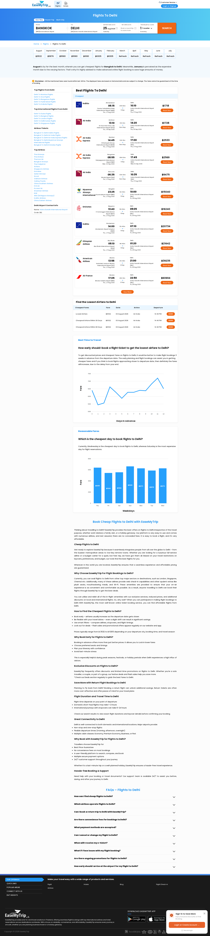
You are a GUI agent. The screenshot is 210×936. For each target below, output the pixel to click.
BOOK (171, 314)
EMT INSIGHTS (12, 895)
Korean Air (38, 188)
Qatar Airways (40, 174)
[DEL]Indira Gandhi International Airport (84, 32)
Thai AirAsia (39, 157)
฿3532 (39, 56)
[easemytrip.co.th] (41, 4)
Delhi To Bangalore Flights (44, 99)
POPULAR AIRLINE (13, 887)
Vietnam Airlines (40, 178)
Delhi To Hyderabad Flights (45, 102)
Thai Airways (39, 154)
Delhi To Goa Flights (42, 97)
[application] (125, 393)
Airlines (50, 888)
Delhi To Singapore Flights (44, 123)
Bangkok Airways (41, 162)
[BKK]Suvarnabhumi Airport (45, 32)
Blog (121, 884)
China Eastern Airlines (43, 200)
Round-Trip (49, 20)
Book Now (167, 110)
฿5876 (51, 56)
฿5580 (62, 56)
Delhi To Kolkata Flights (43, 104)
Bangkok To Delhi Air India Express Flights (50, 137)
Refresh (123, 56)
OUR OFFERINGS (13, 879)
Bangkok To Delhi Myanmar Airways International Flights (48, 141)
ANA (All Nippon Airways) (44, 195)
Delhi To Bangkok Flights (43, 116)
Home (36, 44)
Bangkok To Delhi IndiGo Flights (46, 133)
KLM (35, 193)
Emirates (37, 171)
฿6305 (98, 56)
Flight (50, 884)
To (72, 25)
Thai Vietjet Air (40, 164)
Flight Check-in (162, 884)
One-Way (39, 20)
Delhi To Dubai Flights (42, 113)
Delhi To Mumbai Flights (43, 94)
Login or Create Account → (187, 925)
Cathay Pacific (40, 181)
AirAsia (37, 166)
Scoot (36, 176)
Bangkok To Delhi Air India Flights (47, 135)
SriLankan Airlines (41, 191)
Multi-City (60, 20)
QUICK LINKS (12, 883)
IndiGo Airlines (40, 198)
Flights (46, 44)
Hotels (86, 884)
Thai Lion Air (39, 159)
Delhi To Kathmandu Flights (45, 121)
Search (167, 28)
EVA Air (37, 186)
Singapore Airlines (41, 169)
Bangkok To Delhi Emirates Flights (47, 145)
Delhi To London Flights (43, 118)
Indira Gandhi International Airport (54, 209)
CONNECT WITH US (14, 891)
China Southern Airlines (43, 183)
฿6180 (86, 56)
